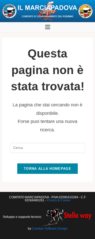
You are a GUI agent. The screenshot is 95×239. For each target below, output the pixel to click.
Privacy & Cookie (58, 200)
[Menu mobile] (48, 27)
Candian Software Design (49, 228)
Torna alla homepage (47, 169)
